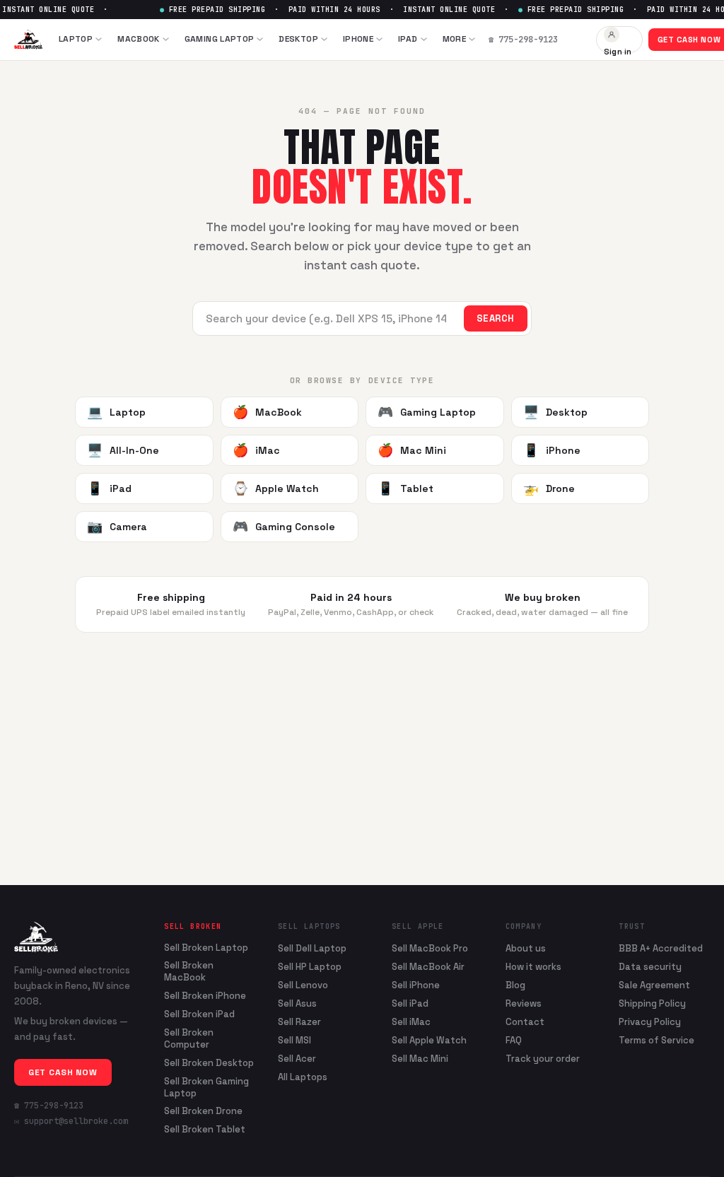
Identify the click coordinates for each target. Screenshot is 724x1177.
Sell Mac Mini (420, 1059)
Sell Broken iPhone (205, 996)
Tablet (405, 488)
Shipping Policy (652, 1003)
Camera (117, 526)
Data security (650, 967)
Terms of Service (656, 1040)
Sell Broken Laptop (206, 948)
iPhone (358, 39)
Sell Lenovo (303, 985)
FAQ (514, 1040)
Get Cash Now (63, 1072)
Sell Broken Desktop (209, 1063)
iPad (407, 39)
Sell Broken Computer (189, 1038)
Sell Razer (299, 1022)
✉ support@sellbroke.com (71, 1121)
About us (526, 948)
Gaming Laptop (220, 39)
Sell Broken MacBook (189, 971)
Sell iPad (410, 1003)
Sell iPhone (416, 985)
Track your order (543, 1059)
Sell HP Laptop (309, 967)
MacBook (138, 39)
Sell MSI (294, 1040)
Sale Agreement (654, 985)
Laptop (76, 39)
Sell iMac (411, 1022)
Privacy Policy (650, 1022)
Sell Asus (297, 1003)
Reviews (524, 1003)
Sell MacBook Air (428, 967)
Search (496, 318)
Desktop (298, 39)
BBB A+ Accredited (661, 948)
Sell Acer (297, 1059)
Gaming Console (284, 526)
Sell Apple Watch (429, 1040)
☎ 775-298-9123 (48, 1105)
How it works (533, 967)
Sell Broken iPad (199, 1014)
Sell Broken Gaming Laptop (206, 1087)
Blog (515, 985)
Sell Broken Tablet (204, 1129)
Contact (525, 1022)
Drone (549, 488)
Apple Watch (276, 488)
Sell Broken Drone (203, 1111)
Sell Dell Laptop (312, 948)
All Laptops (302, 1077)
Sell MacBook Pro (430, 948)
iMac (256, 450)
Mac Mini (412, 450)
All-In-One (123, 450)
